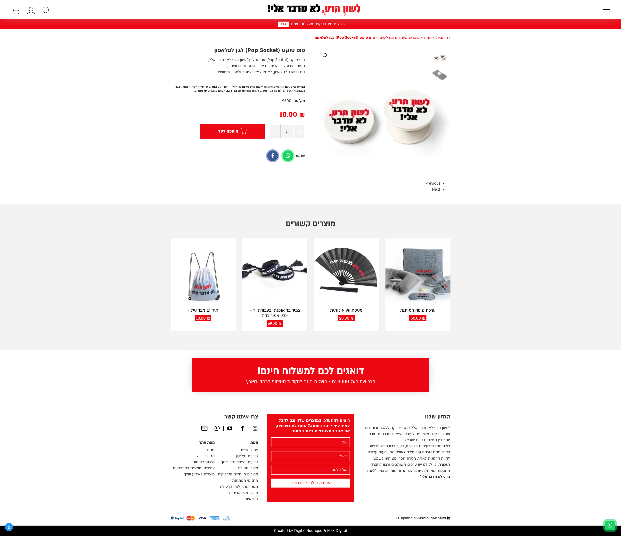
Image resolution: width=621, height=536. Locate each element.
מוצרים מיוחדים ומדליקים (399, 37)
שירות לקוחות (203, 462)
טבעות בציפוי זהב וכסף (239, 462)
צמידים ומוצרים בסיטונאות (194, 468)
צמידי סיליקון (247, 450)
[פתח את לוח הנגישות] (9, 527)
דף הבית (443, 37)
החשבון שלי (205, 456)
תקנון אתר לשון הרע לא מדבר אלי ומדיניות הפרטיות (239, 492)
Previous (432, 183)
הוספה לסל (228, 131)
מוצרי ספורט (248, 468)
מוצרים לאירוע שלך (199, 474)
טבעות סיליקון (247, 456)
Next (436, 189)
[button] (324, 55)
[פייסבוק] (272, 155)
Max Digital (337, 530)
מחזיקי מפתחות (245, 480)
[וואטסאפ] (287, 155)
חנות (428, 37)
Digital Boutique (308, 530)
